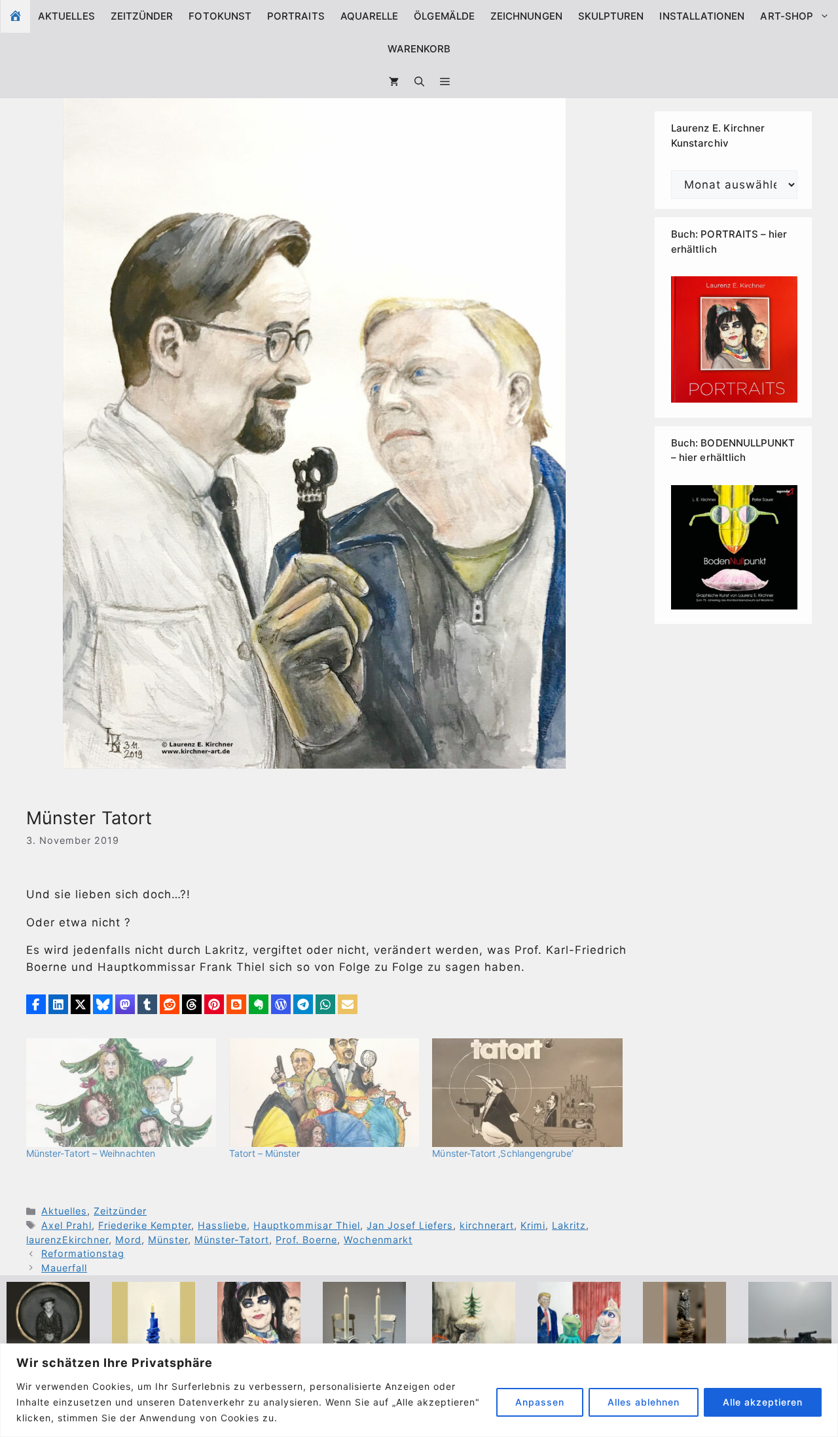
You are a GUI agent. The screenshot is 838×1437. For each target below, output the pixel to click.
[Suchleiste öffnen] (419, 81)
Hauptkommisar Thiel (306, 1225)
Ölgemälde (444, 16)
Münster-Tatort (231, 1239)
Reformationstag (82, 1253)
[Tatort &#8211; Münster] (324, 1092)
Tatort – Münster (264, 1153)
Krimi (532, 1225)
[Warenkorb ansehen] (394, 81)
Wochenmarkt (378, 1239)
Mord (128, 1239)
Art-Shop (786, 16)
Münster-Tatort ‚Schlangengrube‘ (503, 1153)
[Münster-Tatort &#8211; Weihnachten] (121, 1092)
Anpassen (539, 1402)
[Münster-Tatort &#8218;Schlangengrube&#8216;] (527, 1092)
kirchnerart (487, 1225)
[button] (445, 81)
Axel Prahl (66, 1225)
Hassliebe (222, 1225)
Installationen (701, 16)
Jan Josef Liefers (410, 1225)
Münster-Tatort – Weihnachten (90, 1153)
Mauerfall (64, 1267)
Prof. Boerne (306, 1239)
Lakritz (569, 1225)
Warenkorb (419, 49)
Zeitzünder (142, 16)
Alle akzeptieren (763, 1402)
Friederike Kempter (144, 1225)
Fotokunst (220, 16)
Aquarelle (369, 16)
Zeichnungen (526, 16)
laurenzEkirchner (67, 1239)
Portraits (296, 16)
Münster (168, 1239)
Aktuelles (66, 16)
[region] (419, 1390)
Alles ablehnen (644, 1402)
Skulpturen (611, 16)
